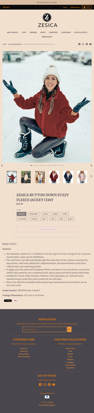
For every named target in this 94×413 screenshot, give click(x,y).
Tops (70, 351)
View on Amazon (47, 229)
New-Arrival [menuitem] (12, 32)
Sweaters (70, 359)
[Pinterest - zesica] (87, 44)
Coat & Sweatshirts (15, 44)
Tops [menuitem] (24, 32)
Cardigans (70, 362)
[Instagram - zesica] (83, 44)
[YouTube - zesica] (90, 44)
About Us (23, 348)
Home (4, 44)
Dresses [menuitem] (33, 32)
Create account (75, 7)
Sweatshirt (70, 368)
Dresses (70, 354)
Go (69, 329)
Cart (88, 7)
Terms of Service (24, 356)
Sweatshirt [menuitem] (47, 37)
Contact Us (24, 351)
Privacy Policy (24, 354)
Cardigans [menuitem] (66, 32)
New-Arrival (70, 348)
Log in (65, 7)
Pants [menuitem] (43, 32)
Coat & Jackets (70, 365)
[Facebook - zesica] (79, 44)
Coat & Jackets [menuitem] (80, 32)
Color (18, 210)
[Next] (91, 165)
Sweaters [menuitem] (53, 32)
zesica (50, 402)
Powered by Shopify (47, 405)
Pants (70, 356)
